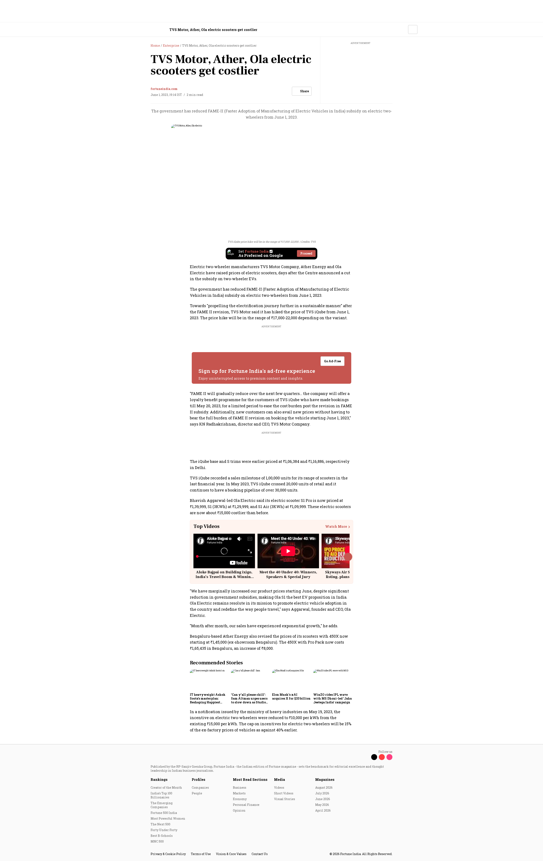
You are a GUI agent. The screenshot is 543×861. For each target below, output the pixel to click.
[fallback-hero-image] (209, 680)
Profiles (198, 779)
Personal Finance (246, 805)
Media (279, 779)
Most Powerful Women (168, 818)
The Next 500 (160, 824)
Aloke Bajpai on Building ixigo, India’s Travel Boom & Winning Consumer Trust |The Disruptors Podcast (224, 579)
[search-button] (402, 29)
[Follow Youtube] (382, 757)
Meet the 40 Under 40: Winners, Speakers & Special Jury (288, 574)
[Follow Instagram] (389, 757)
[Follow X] (374, 757)
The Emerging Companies (161, 805)
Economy (240, 799)
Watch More (336, 526)
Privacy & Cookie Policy (168, 854)
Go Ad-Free (332, 361)
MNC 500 (157, 841)
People (197, 793)
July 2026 (322, 793)
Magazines (324, 779)
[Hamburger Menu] (128, 30)
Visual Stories (284, 799)
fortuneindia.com (164, 89)
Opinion (239, 810)
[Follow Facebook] (366, 757)
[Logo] (148, 29)
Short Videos (283, 793)
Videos (279, 787)
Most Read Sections (250, 779)
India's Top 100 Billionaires (161, 795)
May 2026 (322, 805)
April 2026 (323, 810)
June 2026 (322, 799)
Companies (200, 787)
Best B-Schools (162, 836)
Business (239, 787)
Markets (239, 793)
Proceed (306, 253)
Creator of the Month (166, 787)
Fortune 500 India (164, 813)
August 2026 (324, 787)
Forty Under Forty (164, 830)
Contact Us (260, 854)
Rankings (159, 779)
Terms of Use (201, 854)
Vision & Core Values (231, 854)
